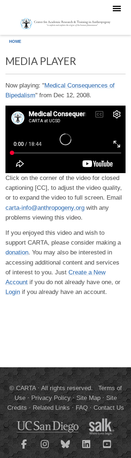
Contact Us (109, 407)
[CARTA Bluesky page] (65, 448)
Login (12, 292)
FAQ (82, 407)
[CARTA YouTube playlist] (107, 448)
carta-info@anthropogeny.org (44, 207)
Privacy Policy (51, 397)
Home (15, 41)
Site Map (88, 397)
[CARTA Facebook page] (24, 448)
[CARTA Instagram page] (45, 448)
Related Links (51, 407)
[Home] (65, 23)
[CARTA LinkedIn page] (86, 448)
